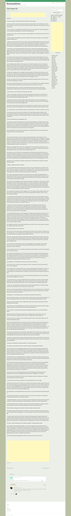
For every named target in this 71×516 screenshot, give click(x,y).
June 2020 (53, 59)
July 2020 (53, 58)
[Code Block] (23, 480)
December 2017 (54, 79)
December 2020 (54, 55)
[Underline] (17, 480)
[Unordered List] (21, 480)
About (62, 2)
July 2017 (53, 86)
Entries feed (8, 508)
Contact (58, 2)
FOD (10, 462)
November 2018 (54, 69)
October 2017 (54, 82)
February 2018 (54, 76)
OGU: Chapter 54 (54, 18)
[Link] (25, 480)
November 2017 (54, 80)
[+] (27, 480)
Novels (53, 2)
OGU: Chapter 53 (54, 19)
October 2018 (54, 71)
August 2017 (54, 85)
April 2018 (53, 75)
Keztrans (16, 10)
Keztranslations (13, 4)
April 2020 (53, 61)
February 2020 (54, 64)
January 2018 (54, 78)
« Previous (11, 494)
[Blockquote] (22, 480)
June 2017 (53, 87)
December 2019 (54, 66)
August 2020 (54, 57)
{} (26, 480)
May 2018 (53, 73)
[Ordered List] (19, 480)
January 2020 (54, 65)
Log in (7, 507)
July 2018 (53, 72)
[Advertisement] (28, 15)
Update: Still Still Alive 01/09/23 (56, 15)
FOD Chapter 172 (46, 468)
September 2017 (55, 83)
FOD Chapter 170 (10, 468)
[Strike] (18, 480)
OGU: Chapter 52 (54, 20)
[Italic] (15, 480)
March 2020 (54, 62)
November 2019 (54, 68)
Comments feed (9, 509)
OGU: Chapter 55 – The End (56, 16)
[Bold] (14, 480)
